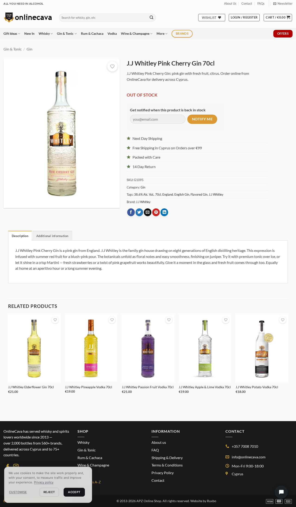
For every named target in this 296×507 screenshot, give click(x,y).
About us (158, 442)
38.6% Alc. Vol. (144, 194)
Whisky (44, 33)
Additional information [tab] (52, 236)
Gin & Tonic (65, 33)
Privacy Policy (162, 472)
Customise (18, 492)
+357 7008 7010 (245, 446)
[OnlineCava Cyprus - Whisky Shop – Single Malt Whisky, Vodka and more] (27, 17)
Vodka (112, 33)
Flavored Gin (199, 194)
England (167, 194)
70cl (158, 194)
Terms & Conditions (167, 465)
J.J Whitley (216, 194)
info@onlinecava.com (248, 457)
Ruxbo (211, 501)
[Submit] (151, 18)
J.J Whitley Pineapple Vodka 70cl (88, 387)
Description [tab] (20, 236)
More (160, 33)
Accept (74, 492)
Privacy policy (43, 482)
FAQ (155, 450)
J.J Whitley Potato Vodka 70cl (257, 387)
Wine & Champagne (135, 33)
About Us (230, 3)
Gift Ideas (10, 33)
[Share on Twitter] (139, 212)
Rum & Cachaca (92, 33)
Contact (246, 3)
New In (29, 33)
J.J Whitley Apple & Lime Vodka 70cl (205, 387)
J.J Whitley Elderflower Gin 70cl (31, 387)
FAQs (261, 3)
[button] (283, 3)
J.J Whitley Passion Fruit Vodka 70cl (148, 387)
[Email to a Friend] (147, 212)
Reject (49, 492)
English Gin (181, 194)
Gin (29, 49)
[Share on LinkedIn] (164, 212)
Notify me (202, 119)
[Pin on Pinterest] (156, 212)
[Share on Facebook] (131, 212)
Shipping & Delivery (167, 457)
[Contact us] (281, 492)
